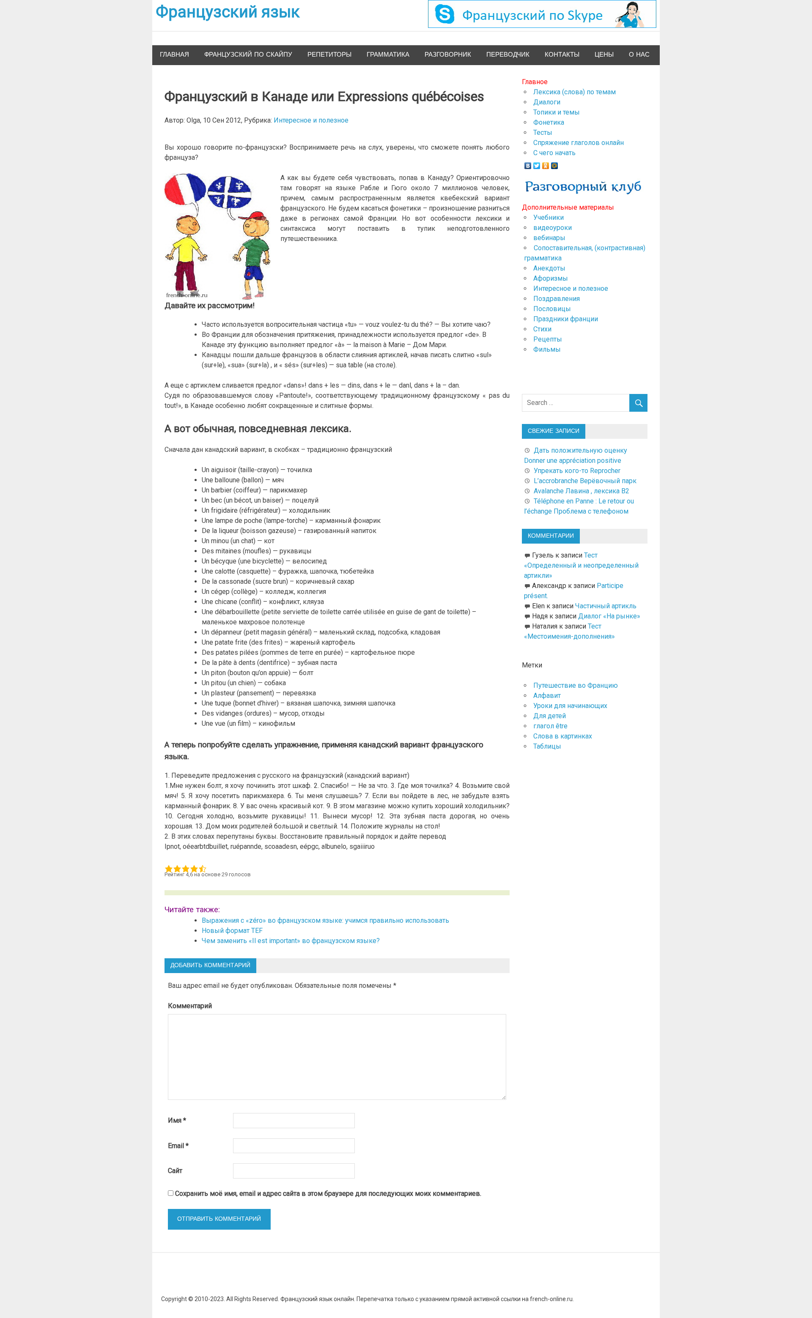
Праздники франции (565, 319)
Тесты (542, 133)
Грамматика (388, 55)
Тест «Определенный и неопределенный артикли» (581, 565)
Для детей (549, 716)
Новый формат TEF (232, 931)
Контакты (562, 55)
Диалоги (546, 102)
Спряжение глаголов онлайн (578, 143)
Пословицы (552, 309)
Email (178, 1146)
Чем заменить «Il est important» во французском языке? (291, 941)
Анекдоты (549, 268)
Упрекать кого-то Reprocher (578, 471)
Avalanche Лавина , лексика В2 (581, 491)
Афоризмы (550, 278)
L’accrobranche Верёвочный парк (585, 481)
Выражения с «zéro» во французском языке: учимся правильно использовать (325, 920)
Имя (177, 1120)
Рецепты (547, 339)
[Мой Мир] (554, 163)
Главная (174, 55)
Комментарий (190, 1006)
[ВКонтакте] (528, 163)
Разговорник (448, 55)
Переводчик (507, 55)
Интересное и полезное (311, 120)
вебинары (549, 238)
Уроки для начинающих (570, 706)
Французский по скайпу (248, 55)
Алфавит (547, 696)
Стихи (542, 329)
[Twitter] (536, 163)
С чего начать (554, 153)
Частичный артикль (605, 606)
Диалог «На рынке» (609, 616)
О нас (639, 55)
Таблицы (547, 746)
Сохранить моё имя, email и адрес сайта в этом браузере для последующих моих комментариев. (328, 1193)
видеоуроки (552, 228)
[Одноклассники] (545, 163)
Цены (604, 55)
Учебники (548, 217)
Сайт (175, 1171)
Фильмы (547, 349)
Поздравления (556, 299)
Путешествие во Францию (575, 685)
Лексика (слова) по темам (574, 92)
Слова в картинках (562, 736)
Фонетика (548, 122)
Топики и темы (556, 112)
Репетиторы (329, 55)
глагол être (550, 726)
